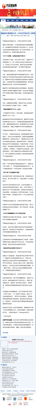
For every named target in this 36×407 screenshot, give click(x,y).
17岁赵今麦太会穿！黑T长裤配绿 (9, 360)
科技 (22, 20)
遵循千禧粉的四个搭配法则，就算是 (10, 353)
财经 (12, 20)
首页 (3, 20)
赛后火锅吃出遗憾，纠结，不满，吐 (10, 385)
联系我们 (9, 391)
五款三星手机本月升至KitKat (8, 373)
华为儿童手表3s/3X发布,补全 (8, 375)
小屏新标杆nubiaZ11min (7, 377)
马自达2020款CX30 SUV (7, 350)
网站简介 (3, 391)
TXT (18, 392)
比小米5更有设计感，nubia (8, 382)
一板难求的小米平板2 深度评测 (9, 387)
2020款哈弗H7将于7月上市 (8, 362)
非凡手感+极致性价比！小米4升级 (9, 372)
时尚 (31, 20)
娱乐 (17, 20)
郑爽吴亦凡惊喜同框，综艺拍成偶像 (10, 358)
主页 (10, 30)
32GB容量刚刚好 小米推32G (8, 370)
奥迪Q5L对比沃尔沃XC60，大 (9, 355)
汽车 (27, 20)
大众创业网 (14, 30)
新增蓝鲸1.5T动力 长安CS (18, 339)
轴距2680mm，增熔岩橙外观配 (9, 352)
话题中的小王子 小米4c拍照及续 (9, 378)
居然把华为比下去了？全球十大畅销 (10, 380)
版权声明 (28, 391)
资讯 (8, 20)
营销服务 (16, 391)
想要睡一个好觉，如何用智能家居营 (10, 349)
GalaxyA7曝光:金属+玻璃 (7, 369)
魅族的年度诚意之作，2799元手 (9, 367)
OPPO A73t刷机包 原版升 (7, 383)
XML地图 (22, 391)
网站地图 (33, 391)
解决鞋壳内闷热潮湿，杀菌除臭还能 (10, 357)
